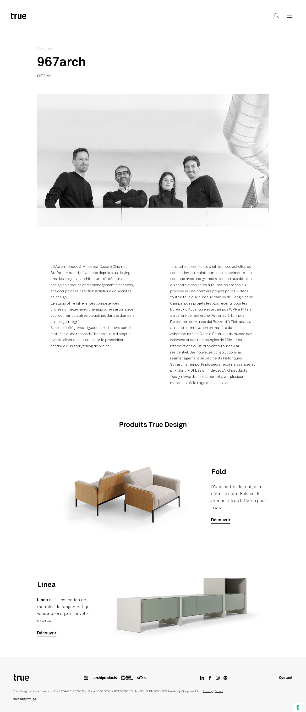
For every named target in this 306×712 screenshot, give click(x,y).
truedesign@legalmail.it (183, 691)
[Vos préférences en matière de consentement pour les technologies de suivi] (297, 707)
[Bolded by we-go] (153, 699)
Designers (142, 19)
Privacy (208, 691)
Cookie (219, 691)
